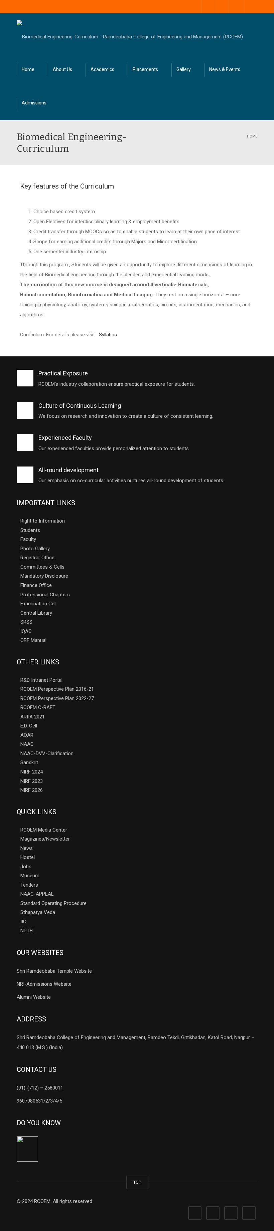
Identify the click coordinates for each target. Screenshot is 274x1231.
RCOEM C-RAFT (37, 707)
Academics (102, 69)
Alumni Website (34, 997)
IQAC (26, 631)
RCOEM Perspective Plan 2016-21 (57, 689)
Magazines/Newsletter (45, 839)
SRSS (26, 622)
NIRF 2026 (31, 790)
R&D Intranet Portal (41, 680)
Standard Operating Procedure (53, 903)
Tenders (29, 885)
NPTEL (27, 931)
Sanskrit (29, 762)
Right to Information (42, 521)
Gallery (183, 69)
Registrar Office (37, 558)
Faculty (28, 539)
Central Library (36, 613)
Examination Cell (38, 604)
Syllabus (108, 335)
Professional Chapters (45, 594)
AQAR (26, 735)
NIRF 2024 (31, 772)
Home (28, 69)
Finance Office (36, 585)
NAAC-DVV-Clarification (47, 753)
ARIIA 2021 (32, 716)
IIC (23, 921)
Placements (145, 69)
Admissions (34, 102)
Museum (29, 876)
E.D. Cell (28, 726)
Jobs (25, 866)
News (26, 848)
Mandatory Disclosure (44, 576)
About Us (62, 69)
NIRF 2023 (31, 781)
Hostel (27, 857)
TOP (137, 1182)
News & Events (224, 69)
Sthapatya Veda (37, 912)
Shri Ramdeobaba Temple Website (54, 971)
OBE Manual (33, 640)
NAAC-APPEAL (37, 894)
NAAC (27, 744)
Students (30, 530)
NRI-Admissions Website (44, 984)
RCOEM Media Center (43, 830)
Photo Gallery (35, 548)
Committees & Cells (42, 567)
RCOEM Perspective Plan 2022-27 (57, 698)
